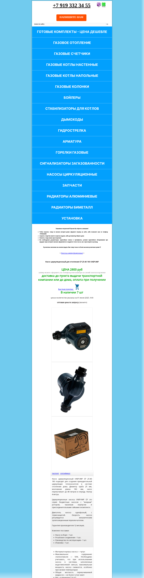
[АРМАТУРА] (72, 144)
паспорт (55, 473)
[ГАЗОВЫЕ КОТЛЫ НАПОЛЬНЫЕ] (72, 78)
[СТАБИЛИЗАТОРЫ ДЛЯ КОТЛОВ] (72, 111)
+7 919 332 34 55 (71, 5)
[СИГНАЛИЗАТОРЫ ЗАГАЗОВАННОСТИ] (72, 166)
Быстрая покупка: (66, 289)
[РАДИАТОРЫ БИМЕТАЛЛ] (72, 210)
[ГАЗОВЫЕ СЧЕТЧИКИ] (72, 56)
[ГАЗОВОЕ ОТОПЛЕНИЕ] (72, 45)
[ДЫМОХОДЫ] (72, 122)
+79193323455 (43, 234)
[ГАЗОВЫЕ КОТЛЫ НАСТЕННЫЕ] (72, 67)
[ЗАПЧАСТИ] (72, 188)
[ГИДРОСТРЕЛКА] (72, 133)
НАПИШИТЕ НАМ (71, 17)
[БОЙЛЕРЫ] (72, 100)
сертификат (65, 473)
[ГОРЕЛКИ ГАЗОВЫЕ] (72, 155)
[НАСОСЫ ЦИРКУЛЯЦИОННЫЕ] (72, 177)
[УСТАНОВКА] (72, 221)
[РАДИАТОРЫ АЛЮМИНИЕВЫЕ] (72, 199)
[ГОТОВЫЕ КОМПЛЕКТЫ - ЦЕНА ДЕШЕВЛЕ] (72, 34)
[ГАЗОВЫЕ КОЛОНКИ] (72, 89)
